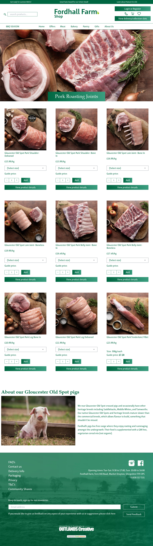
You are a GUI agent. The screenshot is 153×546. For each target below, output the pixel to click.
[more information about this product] (25, 129)
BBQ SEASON (12, 26)
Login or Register (132, 8)
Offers (52, 26)
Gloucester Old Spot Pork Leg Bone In (23, 337)
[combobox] (26, 14)
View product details (25, 187)
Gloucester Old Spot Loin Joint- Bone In (126, 153)
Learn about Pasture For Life (127, 2)
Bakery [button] (74, 26)
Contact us (15, 466)
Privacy (12, 480)
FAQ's (11, 462)
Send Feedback (133, 514)
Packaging (14, 475)
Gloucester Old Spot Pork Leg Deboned (75, 337)
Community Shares (20, 489)
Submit (134, 506)
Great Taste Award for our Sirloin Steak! (74, 2)
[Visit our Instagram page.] (131, 462)
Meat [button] (62, 26)
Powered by (76, 536)
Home (42, 26)
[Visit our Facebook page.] (140, 462)
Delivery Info (16, 471)
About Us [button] (109, 26)
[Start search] (5, 14)
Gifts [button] (97, 26)
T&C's (11, 484)
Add (26, 180)
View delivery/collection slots (132, 18)
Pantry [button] (86, 26)
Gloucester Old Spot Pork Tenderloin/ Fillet (127, 337)
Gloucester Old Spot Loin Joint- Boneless (24, 245)
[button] (126, 13)
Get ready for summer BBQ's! (20, 2)
